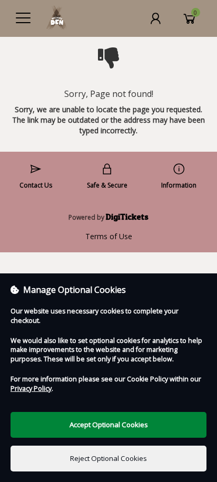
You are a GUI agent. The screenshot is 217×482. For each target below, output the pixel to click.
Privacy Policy (31, 388)
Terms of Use (108, 236)
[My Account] (155, 18)
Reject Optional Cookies (108, 458)
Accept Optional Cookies (109, 424)
